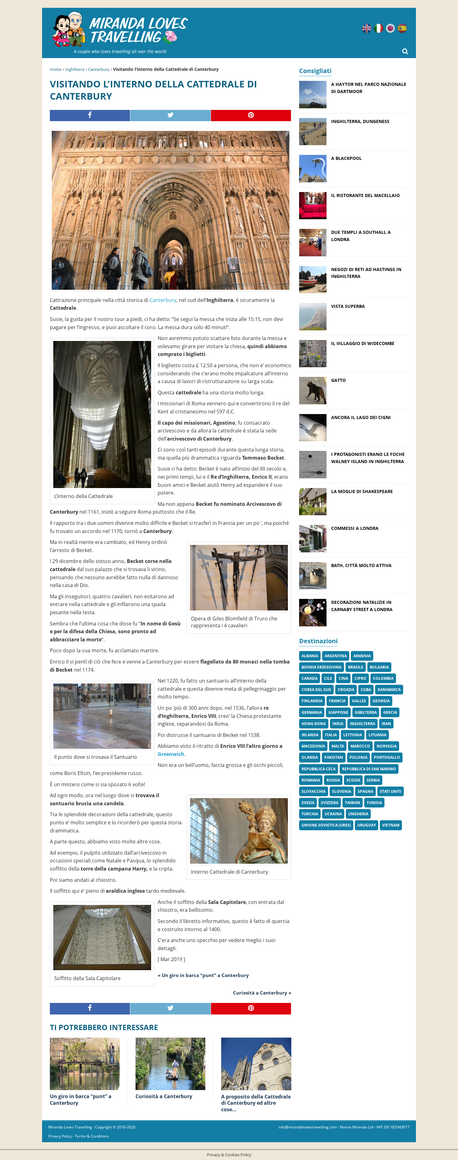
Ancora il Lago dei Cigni (361, 417)
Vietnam (390, 825)
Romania (311, 780)
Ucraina (333, 814)
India (337, 723)
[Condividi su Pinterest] (251, 115)
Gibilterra (366, 712)
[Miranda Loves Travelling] (120, 29)
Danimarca (389, 689)
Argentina (336, 656)
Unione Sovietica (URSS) (326, 825)
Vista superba (348, 306)
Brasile (355, 667)
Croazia (346, 689)
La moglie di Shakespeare (362, 491)
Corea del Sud (316, 689)
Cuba (366, 689)
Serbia (373, 780)
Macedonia (313, 746)
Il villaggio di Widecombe (362, 343)
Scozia (353, 780)
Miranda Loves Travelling (70, 1127)
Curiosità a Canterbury (164, 1096)
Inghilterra (74, 69)
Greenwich (171, 754)
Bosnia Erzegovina (321, 667)
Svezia (308, 802)
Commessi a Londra (355, 528)
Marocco (360, 746)
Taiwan (352, 802)
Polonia (358, 757)
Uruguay (366, 825)
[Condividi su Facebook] (90, 115)
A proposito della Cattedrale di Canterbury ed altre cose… (256, 1103)
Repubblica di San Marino (369, 769)
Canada (309, 678)
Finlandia (312, 700)
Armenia (362, 656)
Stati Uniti (390, 791)
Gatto (338, 380)
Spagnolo (402, 28)
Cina (343, 678)
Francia (337, 700)
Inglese (367, 28)
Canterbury (98, 69)
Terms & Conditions (92, 1136)
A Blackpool (346, 158)
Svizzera (329, 802)
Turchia (310, 814)
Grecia (390, 712)
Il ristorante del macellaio (365, 195)
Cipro (360, 678)
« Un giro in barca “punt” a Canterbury (203, 975)
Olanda (310, 757)
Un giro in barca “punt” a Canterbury (81, 1099)
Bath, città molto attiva (361, 565)
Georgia (381, 700)
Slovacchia (314, 791)
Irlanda (310, 735)
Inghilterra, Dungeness (360, 121)
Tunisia (374, 802)
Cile (328, 678)
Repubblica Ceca (319, 769)
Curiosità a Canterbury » (262, 993)
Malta (338, 746)
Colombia (383, 678)
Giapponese (390, 28)
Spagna (365, 791)
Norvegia (387, 746)
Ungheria (358, 814)
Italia (331, 735)
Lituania (377, 735)
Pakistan (333, 757)
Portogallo (387, 757)
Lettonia (352, 735)
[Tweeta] (170, 115)
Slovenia (341, 791)
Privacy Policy (60, 1136)
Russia (333, 780)
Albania (310, 656)
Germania (312, 712)
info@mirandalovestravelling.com (308, 1127)
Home (55, 69)
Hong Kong (314, 723)
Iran (386, 723)
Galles (359, 700)
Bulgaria (379, 667)
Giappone (338, 712)
